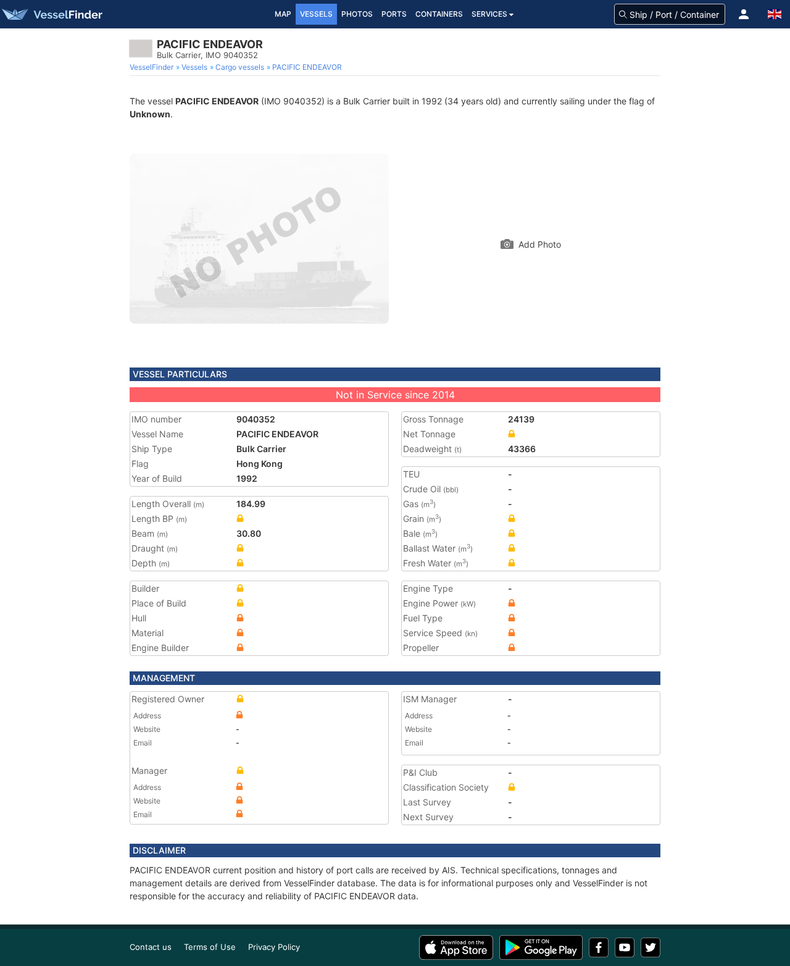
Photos (357, 14)
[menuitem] (153, 67)
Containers (439, 14)
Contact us (151, 947)
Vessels (316, 14)
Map (283, 14)
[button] (743, 14)
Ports (394, 14)
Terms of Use (210, 947)
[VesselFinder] (51, 14)
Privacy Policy (274, 947)
